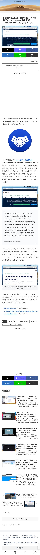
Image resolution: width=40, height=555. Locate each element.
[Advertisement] (20, 94)
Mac (11, 321)
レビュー (6, 324)
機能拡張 (13, 324)
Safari (5, 321)
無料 (20, 324)
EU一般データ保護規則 (24, 160)
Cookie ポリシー (7, 544)
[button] (32, 55)
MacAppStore (19, 321)
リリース (34, 321)
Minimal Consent (10, 308)
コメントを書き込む (20, 519)
